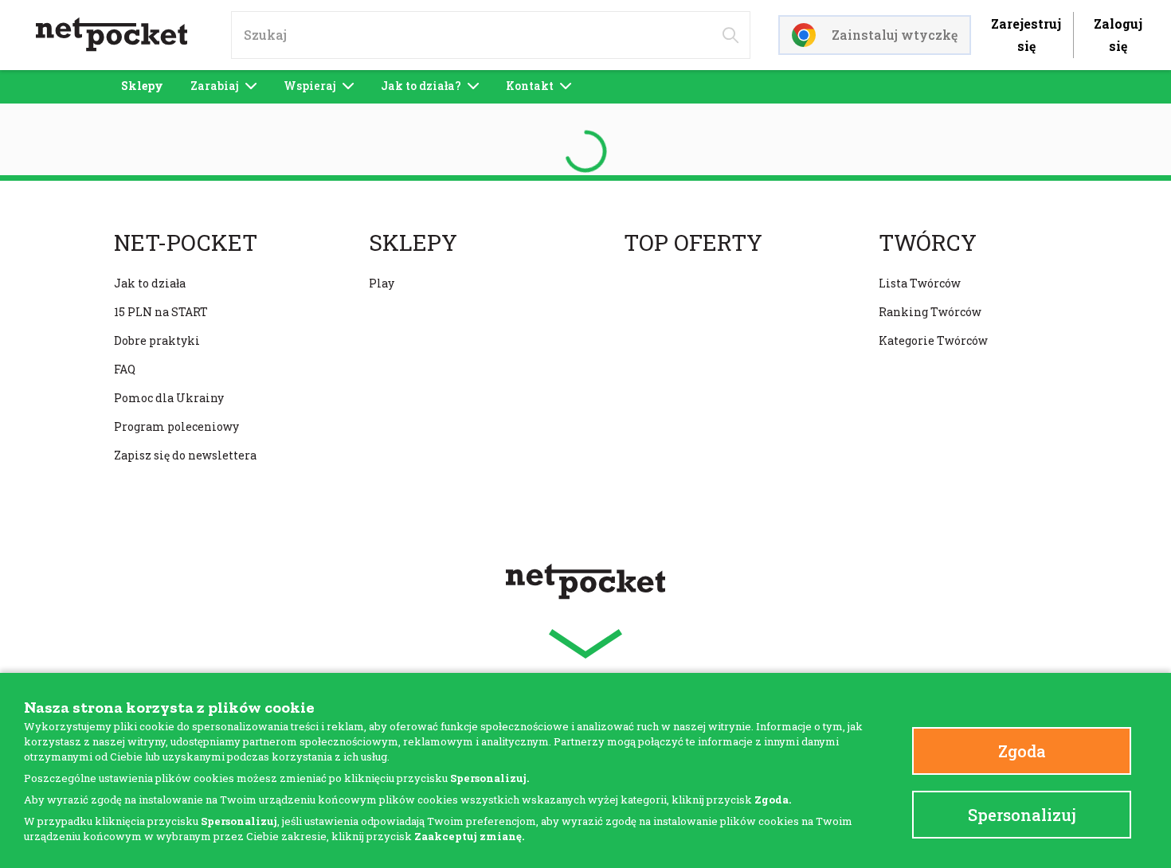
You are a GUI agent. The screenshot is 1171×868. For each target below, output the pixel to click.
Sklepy (142, 85)
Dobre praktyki (157, 340)
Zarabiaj (214, 85)
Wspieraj (310, 85)
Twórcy (928, 243)
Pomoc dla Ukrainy (169, 397)
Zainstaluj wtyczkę (895, 34)
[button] (585, 644)
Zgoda (1022, 751)
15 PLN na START (161, 311)
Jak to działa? (421, 85)
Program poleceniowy (176, 426)
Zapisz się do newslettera (185, 455)
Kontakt (530, 85)
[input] (490, 35)
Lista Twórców (920, 283)
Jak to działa (150, 283)
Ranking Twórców (930, 311)
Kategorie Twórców (933, 340)
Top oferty (693, 243)
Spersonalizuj (1022, 814)
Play (381, 283)
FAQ (124, 369)
